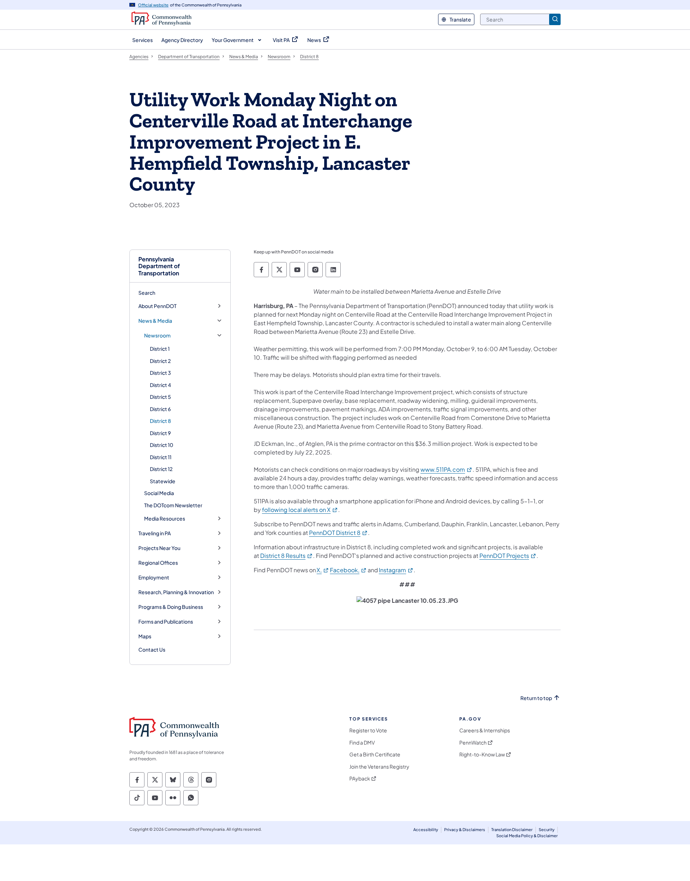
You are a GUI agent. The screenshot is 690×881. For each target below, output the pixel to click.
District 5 (160, 396)
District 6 (160, 409)
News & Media (155, 321)
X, (323, 570)
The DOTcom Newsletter (173, 505)
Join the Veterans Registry (379, 767)
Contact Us (151, 649)
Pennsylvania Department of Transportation (159, 266)
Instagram (396, 570)
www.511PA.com (446, 469)
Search (146, 292)
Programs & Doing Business (170, 607)
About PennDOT (157, 306)
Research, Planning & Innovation (176, 592)
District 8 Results (286, 555)
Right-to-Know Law (482, 754)
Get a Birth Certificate (374, 754)
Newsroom (157, 335)
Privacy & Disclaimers (464, 829)
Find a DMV (362, 743)
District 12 (161, 469)
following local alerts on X (300, 509)
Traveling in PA (154, 533)
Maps (144, 636)
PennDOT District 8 (338, 532)
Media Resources (164, 519)
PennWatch (473, 743)
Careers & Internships (484, 730)
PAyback (359, 778)
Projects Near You (159, 548)
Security (547, 829)
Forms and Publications (165, 622)
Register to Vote (368, 730)
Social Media (159, 493)
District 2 (160, 361)
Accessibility (425, 829)
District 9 (160, 433)
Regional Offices (158, 563)
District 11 (160, 457)
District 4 (160, 385)
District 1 (160, 348)
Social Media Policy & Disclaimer (527, 835)
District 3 (160, 372)
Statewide (162, 481)
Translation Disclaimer (512, 829)
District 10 (161, 445)
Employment (153, 577)
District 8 (160, 421)
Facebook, (348, 570)
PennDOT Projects (508, 555)
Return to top (536, 698)
